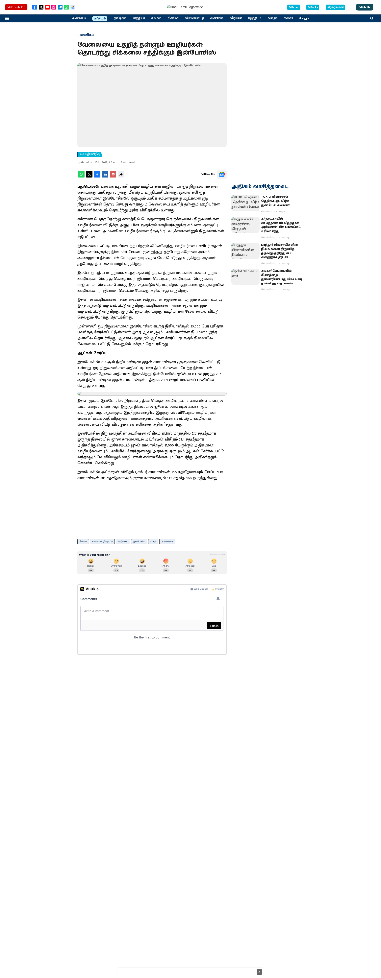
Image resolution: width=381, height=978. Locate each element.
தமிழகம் (120, 18)
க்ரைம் (272, 18)
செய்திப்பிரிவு (90, 154)
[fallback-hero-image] (245, 203)
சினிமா (173, 18)
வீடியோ (236, 18)
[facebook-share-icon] (97, 176)
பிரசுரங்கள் (335, 7)
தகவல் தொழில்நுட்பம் (102, 541)
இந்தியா (139, 18)
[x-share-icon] (89, 176)
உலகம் (156, 18)
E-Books (313, 7)
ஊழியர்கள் (123, 541)
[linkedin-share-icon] (105, 176)
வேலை (83, 541)
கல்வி (288, 18)
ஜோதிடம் (254, 18)
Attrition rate (167, 541)
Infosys (153, 541)
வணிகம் (216, 18)
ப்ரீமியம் (100, 19)
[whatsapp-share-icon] (81, 176)
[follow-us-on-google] (222, 174)
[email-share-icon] (113, 176)
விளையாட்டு (194, 18)
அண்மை (79, 18)
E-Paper (294, 7)
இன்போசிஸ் (139, 541)
